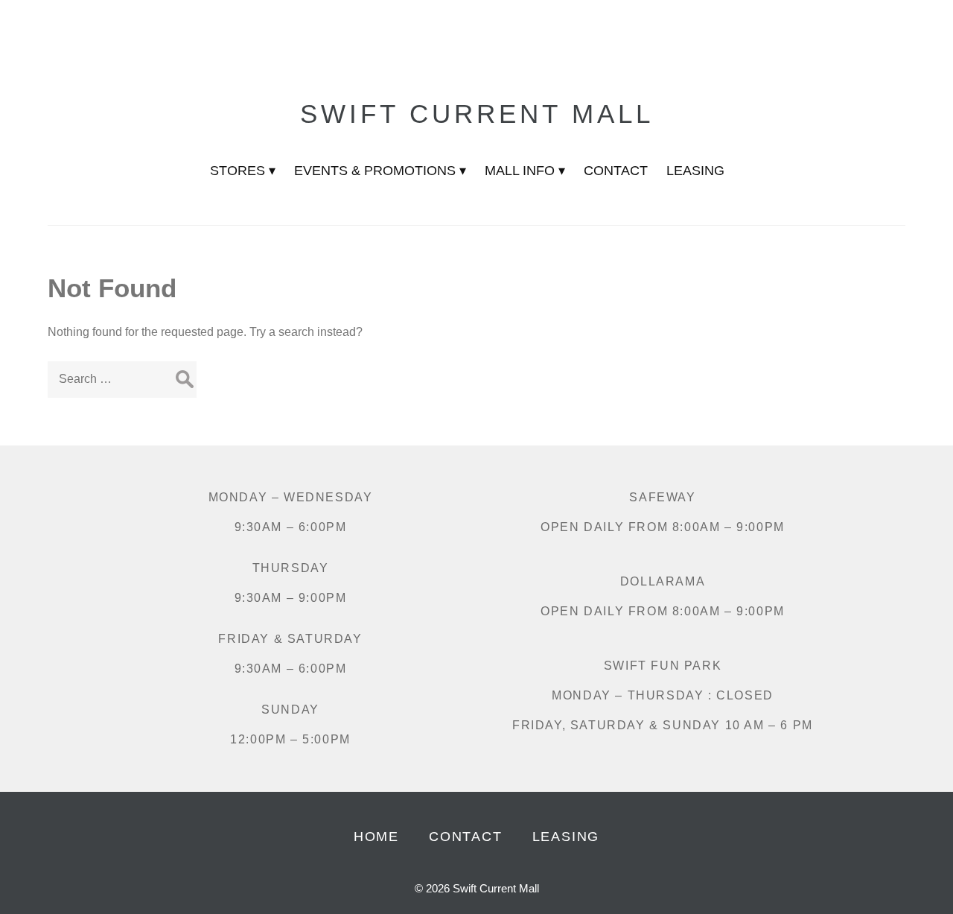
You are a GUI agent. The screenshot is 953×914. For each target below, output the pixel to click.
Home (376, 836)
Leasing (566, 836)
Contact (466, 836)
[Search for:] (122, 378)
